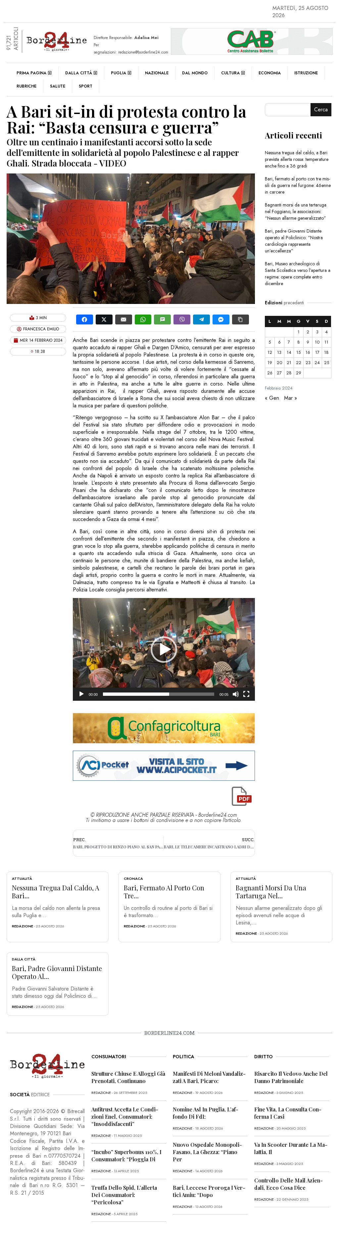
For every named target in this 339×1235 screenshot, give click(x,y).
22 (298, 362)
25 (326, 362)
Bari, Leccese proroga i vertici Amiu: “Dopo (209, 1191)
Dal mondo (195, 73)
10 (317, 342)
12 (269, 352)
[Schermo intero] (246, 694)
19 (269, 362)
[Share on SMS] (162, 319)
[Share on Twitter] (104, 319)
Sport (85, 86)
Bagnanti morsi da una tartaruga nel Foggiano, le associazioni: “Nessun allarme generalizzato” (295, 211)
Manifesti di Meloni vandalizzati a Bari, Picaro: (209, 1077)
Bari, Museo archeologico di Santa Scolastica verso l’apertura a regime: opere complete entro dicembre (297, 273)
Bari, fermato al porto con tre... (164, 891)
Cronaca (133, 878)
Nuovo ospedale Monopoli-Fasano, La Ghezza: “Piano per (207, 1152)
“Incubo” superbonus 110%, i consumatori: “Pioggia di (126, 1155)
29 (298, 373)
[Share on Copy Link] (240, 319)
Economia (270, 73)
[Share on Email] (123, 319)
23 (308, 362)
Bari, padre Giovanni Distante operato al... (57, 972)
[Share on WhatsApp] (143, 319)
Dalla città (78, 73)
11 (326, 342)
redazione (22, 926)
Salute (57, 86)
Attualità (22, 878)
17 (317, 352)
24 (317, 362)
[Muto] (235, 694)
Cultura (230, 73)
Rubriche (26, 86)
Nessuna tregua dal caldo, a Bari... (55, 891)
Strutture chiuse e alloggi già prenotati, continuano (128, 1077)
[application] (164, 649)
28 (289, 373)
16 (308, 352)
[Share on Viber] (181, 319)
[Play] (81, 694)
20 (279, 362)
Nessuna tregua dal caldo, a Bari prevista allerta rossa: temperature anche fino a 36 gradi (296, 159)
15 (298, 352)
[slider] (158, 694)
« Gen (272, 398)
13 (279, 352)
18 (326, 352)
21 (289, 362)
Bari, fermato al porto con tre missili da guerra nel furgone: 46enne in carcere (298, 185)
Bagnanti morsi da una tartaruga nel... (271, 891)
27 (279, 373)
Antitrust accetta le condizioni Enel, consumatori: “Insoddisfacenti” (124, 1116)
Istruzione (306, 73)
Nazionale (157, 73)
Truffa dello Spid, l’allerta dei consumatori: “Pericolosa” (124, 1195)
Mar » (290, 398)
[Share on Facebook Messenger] (221, 319)
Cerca (321, 109)
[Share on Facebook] (84, 319)
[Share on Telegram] (201, 319)
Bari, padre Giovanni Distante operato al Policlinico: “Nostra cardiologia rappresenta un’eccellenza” (294, 241)
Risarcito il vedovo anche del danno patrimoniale (291, 1077)
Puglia (118, 73)
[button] (164, 649)
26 (269, 373)
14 (289, 352)
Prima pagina (31, 73)
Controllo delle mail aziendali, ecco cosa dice (288, 1184)
